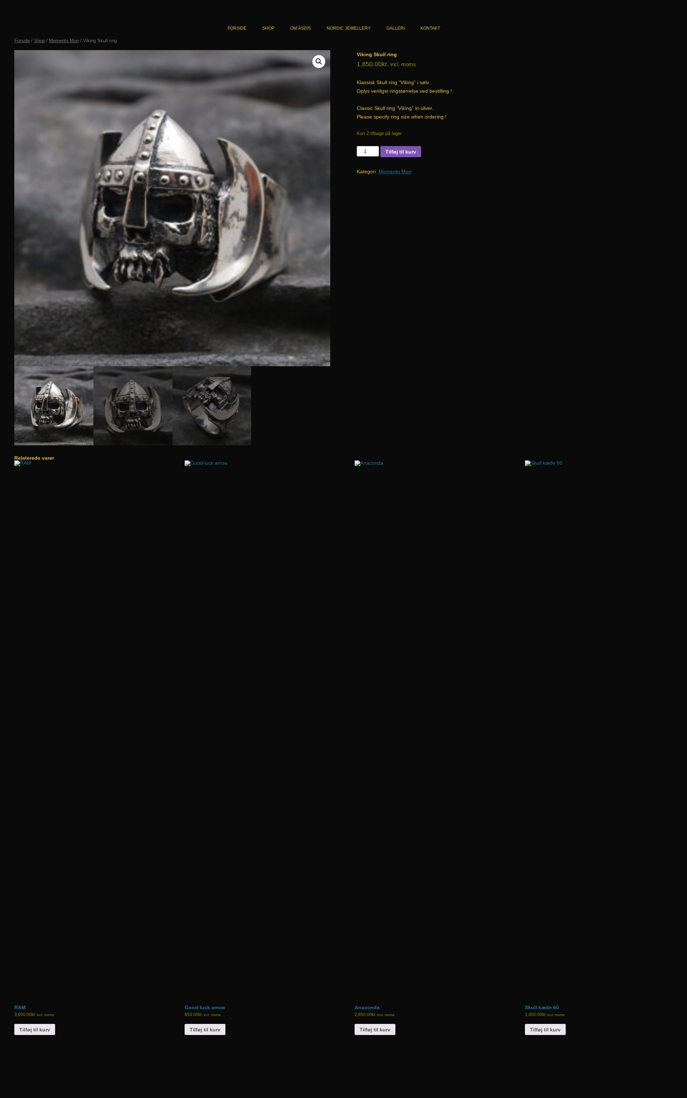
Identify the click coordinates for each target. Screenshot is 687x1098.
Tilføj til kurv (400, 152)
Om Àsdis (300, 28)
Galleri (395, 28)
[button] (318, 61)
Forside (237, 28)
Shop (268, 28)
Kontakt (430, 28)
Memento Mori (64, 40)
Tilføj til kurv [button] (34, 1029)
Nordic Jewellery (349, 28)
